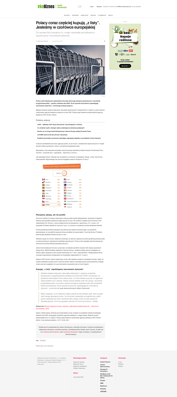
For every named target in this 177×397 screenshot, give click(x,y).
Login (92, 6)
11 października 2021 (57, 41)
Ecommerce (102, 15)
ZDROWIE (103, 391)
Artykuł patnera (105, 362)
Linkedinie (45, 332)
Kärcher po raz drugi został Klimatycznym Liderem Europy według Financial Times (64, 131)
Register (99, 6)
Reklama (120, 364)
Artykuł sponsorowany (105, 365)
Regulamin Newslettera (80, 366)
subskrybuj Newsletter (70, 332)
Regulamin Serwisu (79, 362)
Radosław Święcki (43, 41)
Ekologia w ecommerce (104, 370)
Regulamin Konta (78, 364)
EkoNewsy (75, 15)
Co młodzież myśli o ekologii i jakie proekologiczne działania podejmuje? (60, 128)
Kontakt (120, 366)
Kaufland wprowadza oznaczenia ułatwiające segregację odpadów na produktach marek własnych (69, 138)
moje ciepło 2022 (78, 377)
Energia (93, 15)
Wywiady (67, 15)
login (41, 346)
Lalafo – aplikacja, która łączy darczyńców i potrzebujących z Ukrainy (59, 124)
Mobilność (84, 15)
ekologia (42, 340)
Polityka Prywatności (79, 368)
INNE (101, 383)
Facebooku (55, 332)
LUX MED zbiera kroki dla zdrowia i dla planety (52, 135)
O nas (120, 362)
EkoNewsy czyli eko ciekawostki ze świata (106, 376)
